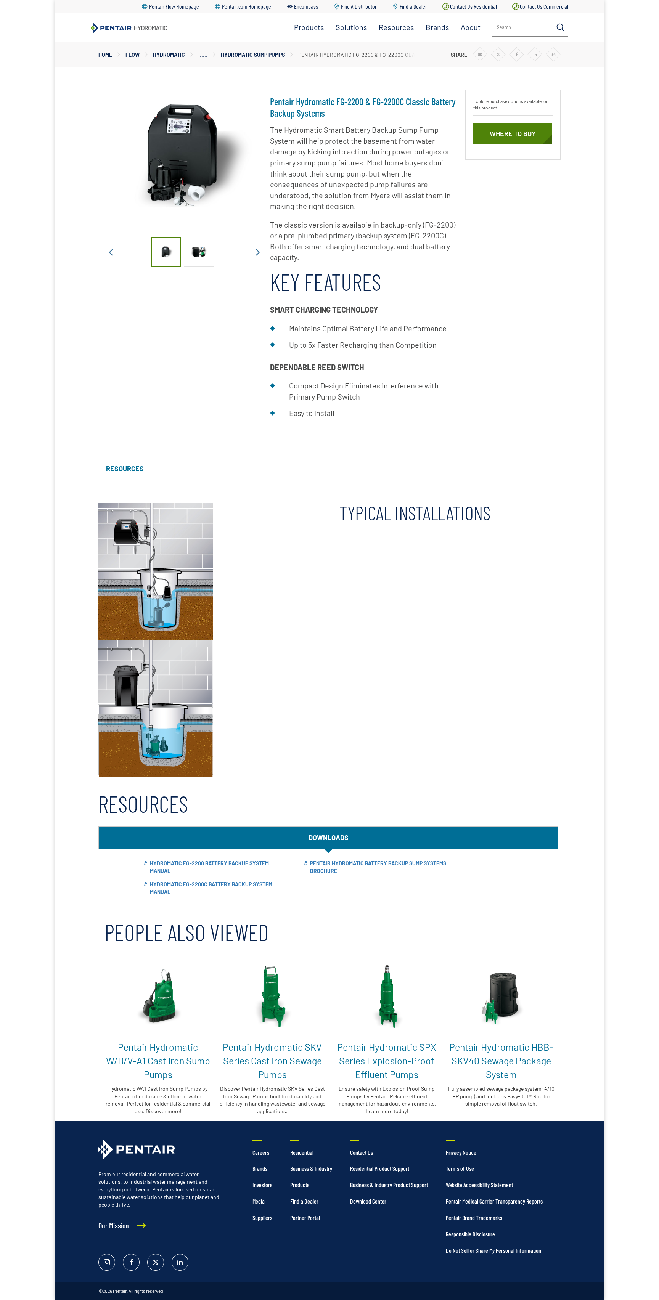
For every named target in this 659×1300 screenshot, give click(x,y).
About (471, 27)
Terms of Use (460, 1168)
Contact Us (361, 1152)
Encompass (306, 6)
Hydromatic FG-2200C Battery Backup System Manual (211, 888)
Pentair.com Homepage (246, 6)
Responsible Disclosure (470, 1233)
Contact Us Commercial (544, 6)
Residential (301, 1152)
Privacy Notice (461, 1152)
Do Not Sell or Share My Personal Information (493, 1250)
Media (258, 1201)
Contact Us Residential (473, 6)
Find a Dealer (413, 6)
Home (105, 54)
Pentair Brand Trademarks (474, 1217)
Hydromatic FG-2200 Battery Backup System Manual (209, 867)
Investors (262, 1184)
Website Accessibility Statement (479, 1184)
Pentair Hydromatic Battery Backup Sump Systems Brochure (378, 867)
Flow (132, 54)
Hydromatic (169, 54)
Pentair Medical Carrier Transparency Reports (494, 1201)
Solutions (351, 27)
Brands (437, 27)
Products (309, 27)
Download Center (368, 1201)
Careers (260, 1152)
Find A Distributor (359, 6)
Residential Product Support (379, 1168)
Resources (396, 27)
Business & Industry (311, 1168)
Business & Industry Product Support (389, 1184)
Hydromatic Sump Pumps (253, 54)
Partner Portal (305, 1217)
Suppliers (262, 1217)
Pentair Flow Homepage (174, 6)
